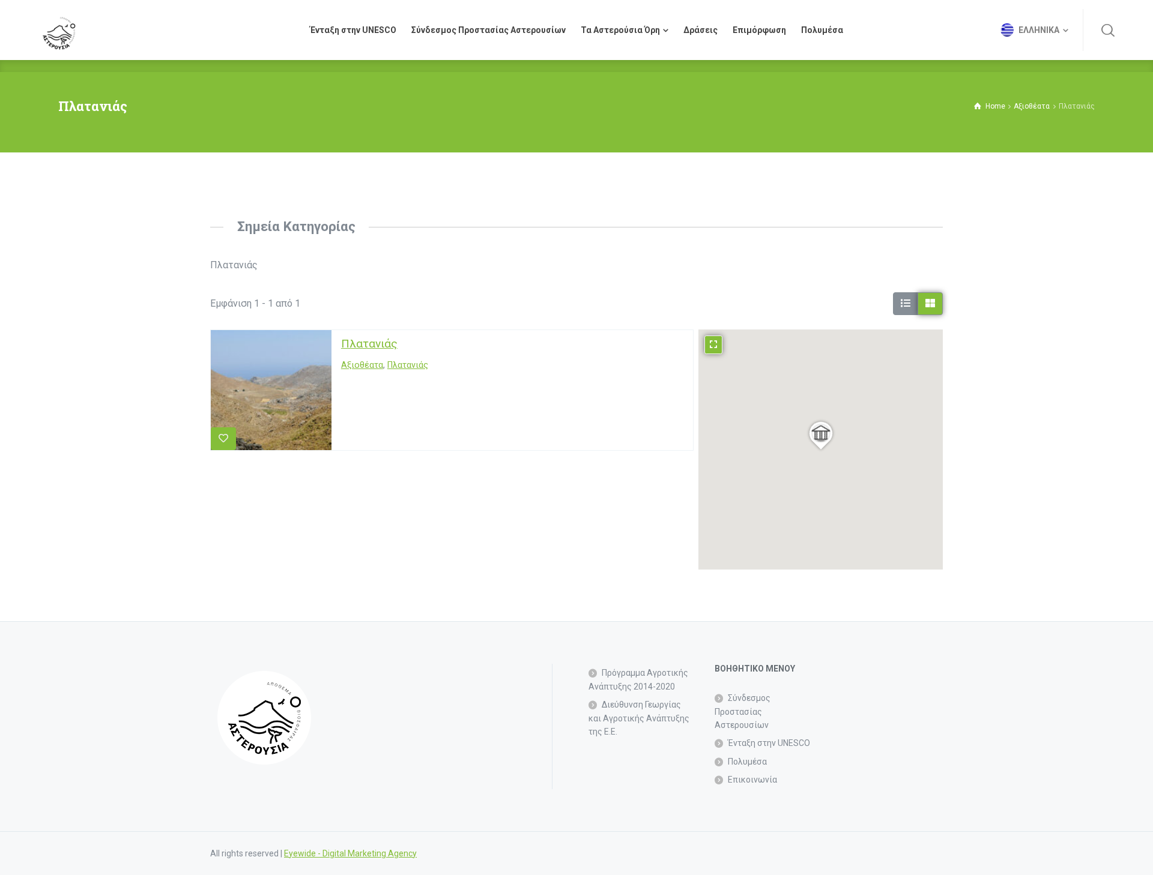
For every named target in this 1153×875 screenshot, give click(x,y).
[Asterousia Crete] (59, 30)
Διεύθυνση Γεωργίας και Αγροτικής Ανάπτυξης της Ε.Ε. (639, 718)
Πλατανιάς (369, 343)
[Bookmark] (223, 438)
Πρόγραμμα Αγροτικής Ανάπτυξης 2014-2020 (638, 679)
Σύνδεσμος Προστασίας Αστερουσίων (742, 711)
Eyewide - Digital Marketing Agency (350, 853)
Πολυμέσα (747, 761)
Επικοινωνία (752, 779)
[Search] (1108, 30)
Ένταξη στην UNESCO (769, 743)
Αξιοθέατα (362, 365)
